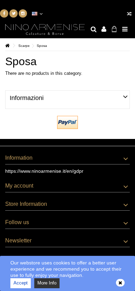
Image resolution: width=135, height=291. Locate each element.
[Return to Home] (7, 45)
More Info (46, 282)
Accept (21, 282)
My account (19, 186)
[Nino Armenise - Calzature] (45, 29)
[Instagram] (23, 13)
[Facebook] (4, 13)
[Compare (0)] (129, 14)
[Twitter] (13, 13)
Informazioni (27, 97)
